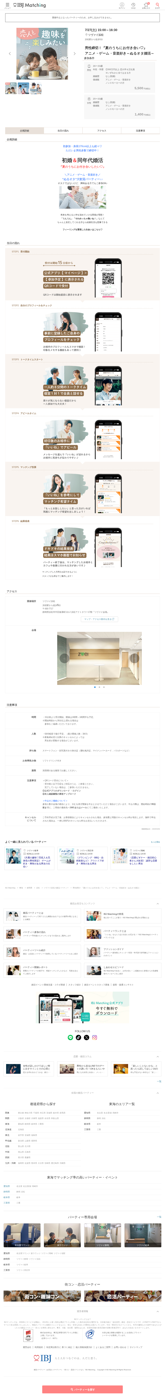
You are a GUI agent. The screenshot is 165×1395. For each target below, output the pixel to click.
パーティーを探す (84, 1389)
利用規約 (39, 1347)
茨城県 (49, 1113)
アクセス (101, 130)
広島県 (27, 1152)
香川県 (21, 1157)
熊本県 (34, 1163)
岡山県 (21, 1152)
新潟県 (21, 1141)
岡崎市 (115, 1113)
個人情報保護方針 (84, 1347)
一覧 (159, 1081)
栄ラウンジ (35, 1253)
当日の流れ (63, 130)
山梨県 (27, 1141)
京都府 (27, 1118)
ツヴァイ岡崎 (47, 1253)
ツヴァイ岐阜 (22, 1265)
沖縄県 (62, 1163)
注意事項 (140, 130)
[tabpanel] (42, 54)
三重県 (41, 1124)
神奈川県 (28, 1113)
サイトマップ (136, 1347)
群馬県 (62, 1113)
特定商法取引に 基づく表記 (59, 1347)
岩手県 (21, 1135)
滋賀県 (41, 1118)
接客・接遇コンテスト (123, 985)
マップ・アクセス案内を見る (98, 619)
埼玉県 (43, 1113)
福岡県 (21, 1163)
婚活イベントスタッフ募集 (96, 985)
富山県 (21, 1146)
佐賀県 (27, 1163)
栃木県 (56, 1113)
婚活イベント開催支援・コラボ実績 (48, 985)
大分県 (41, 1163)
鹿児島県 (55, 1163)
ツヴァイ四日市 (23, 1270)
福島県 (34, 1135)
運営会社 (27, 1347)
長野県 (34, 1141)
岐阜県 (34, 1124)
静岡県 (27, 1124)
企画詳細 (24, 130)
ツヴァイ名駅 (59, 1253)
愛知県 (21, 1124)
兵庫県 (34, 1118)
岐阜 (99, 1124)
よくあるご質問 (103, 1347)
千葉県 (36, 1113)
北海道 (21, 1129)
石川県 (27, 1146)
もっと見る (155, 842)
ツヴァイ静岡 (22, 1259)
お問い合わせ (120, 1347)
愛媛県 (27, 1157)
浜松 (104, 1118)
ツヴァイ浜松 (34, 1259)
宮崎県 (47, 1163)
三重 (99, 1129)
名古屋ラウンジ (23, 1253)
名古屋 (100, 1113)
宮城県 (27, 1135)
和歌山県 (55, 1118)
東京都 (21, 1113)
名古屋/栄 (108, 1113)
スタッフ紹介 (74, 985)
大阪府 (21, 1118)
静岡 (99, 1118)
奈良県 (47, 1118)
